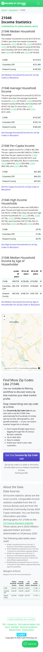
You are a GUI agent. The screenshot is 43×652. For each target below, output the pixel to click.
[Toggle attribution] (39, 368)
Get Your (22, 457)
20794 (8, 52)
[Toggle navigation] (38, 3)
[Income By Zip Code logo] (13, 3)
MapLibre (7, 368)
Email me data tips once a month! (21, 619)
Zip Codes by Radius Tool (29, 624)
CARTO (15, 368)
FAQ (4, 624)
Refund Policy (15, 629)
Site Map (15, 627)
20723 (14, 44)
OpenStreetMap (24, 368)
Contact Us (12, 624)
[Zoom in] (4, 316)
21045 (27, 52)
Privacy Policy (28, 629)
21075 (4, 47)
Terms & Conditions (28, 627)
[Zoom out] (4, 319)
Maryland (13, 10)
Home (4, 10)
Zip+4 (7, 627)
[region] (21, 342)
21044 (29, 44)
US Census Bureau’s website (18, 523)
